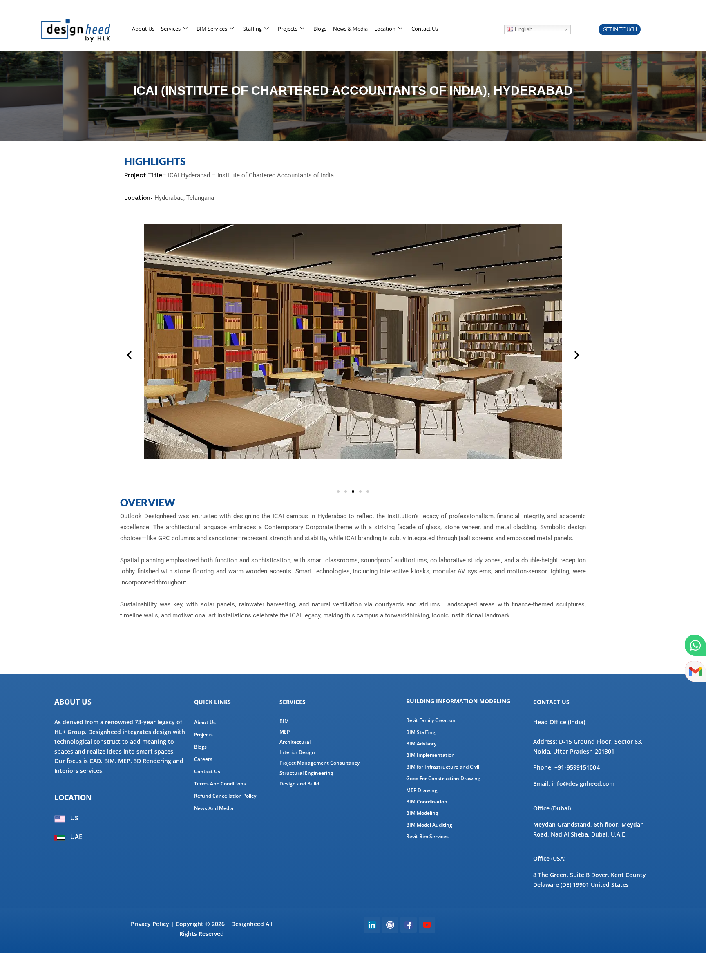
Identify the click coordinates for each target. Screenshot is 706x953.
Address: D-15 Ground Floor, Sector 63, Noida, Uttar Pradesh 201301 (588, 746)
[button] (620, 29)
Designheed (247, 924)
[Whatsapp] (695, 645)
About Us (143, 28)
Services (171, 28)
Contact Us (424, 28)
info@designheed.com (583, 783)
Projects (287, 28)
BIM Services (212, 28)
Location (384, 28)
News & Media (350, 28)
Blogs (319, 28)
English (522, 29)
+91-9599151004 (576, 767)
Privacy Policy (150, 924)
